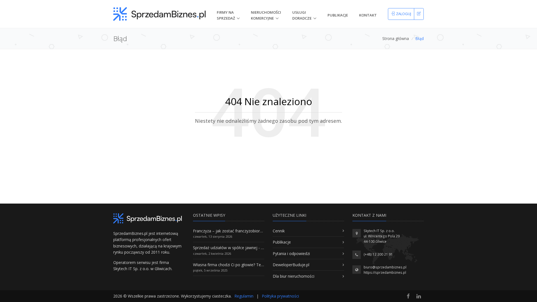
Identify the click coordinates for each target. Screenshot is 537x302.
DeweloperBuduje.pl (291, 264)
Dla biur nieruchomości (293, 276)
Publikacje (338, 15)
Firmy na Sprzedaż (226, 15)
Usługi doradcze (302, 15)
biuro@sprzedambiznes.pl (385, 267)
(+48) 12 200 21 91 (378, 254)
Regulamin (243, 296)
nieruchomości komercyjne (266, 15)
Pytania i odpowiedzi (291, 253)
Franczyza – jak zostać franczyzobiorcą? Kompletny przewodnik (250, 230)
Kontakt (368, 15)
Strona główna (395, 38)
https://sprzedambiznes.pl (385, 272)
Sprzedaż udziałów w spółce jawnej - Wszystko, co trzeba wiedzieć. (254, 247)
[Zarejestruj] (419, 14)
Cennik (279, 230)
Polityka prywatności (280, 296)
